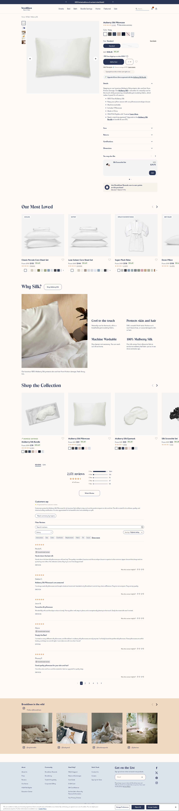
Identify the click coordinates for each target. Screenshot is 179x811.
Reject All (138, 807)
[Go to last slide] (66, 2)
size (47, 538)
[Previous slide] (153, 207)
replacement (69, 538)
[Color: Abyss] (114, 34)
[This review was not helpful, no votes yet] (141, 569)
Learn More (134, 114)
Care (105, 128)
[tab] (129, 179)
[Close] (175, 807)
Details (105, 83)
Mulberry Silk (34, 17)
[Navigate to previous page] (77, 683)
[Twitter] (156, 774)
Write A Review (89, 493)
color (52, 538)
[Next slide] (113, 2)
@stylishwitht (31, 747)
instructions (39, 538)
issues (88, 538)
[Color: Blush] (128, 34)
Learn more (131, 67)
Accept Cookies (152, 807)
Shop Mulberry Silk (53, 287)
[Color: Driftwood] (119, 34)
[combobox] (44, 532)
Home (23, 17)
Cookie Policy (43, 809)
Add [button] (152, 173)
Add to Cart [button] (113, 62)
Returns (106, 135)
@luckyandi (66, 747)
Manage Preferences (122, 807)
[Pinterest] (156, 779)
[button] (156, 8)
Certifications (108, 141)
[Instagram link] (37, 728)
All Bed (28, 17)
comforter (60, 538)
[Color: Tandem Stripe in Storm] (132, 34)
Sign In (120, 190)
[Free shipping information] (127, 56)
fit (83, 538)
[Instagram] (156, 784)
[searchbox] (87, 527)
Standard (112, 46)
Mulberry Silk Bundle (139, 77)
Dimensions (107, 148)
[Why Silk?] (54, 331)
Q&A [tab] (44, 465)
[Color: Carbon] (110, 34)
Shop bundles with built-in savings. (90, 2)
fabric (78, 538)
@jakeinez (135, 747)
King (129, 46)
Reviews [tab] (38, 465)
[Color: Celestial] (123, 34)
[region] (89, 807)
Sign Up (113, 190)
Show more (96, 538)
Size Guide (153, 41)
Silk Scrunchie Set (119, 162)
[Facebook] (156, 769)
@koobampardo (102, 747)
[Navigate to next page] (101, 683)
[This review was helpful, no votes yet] (137, 569)
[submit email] (142, 777)
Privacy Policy (126, 786)
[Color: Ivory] (105, 34)
